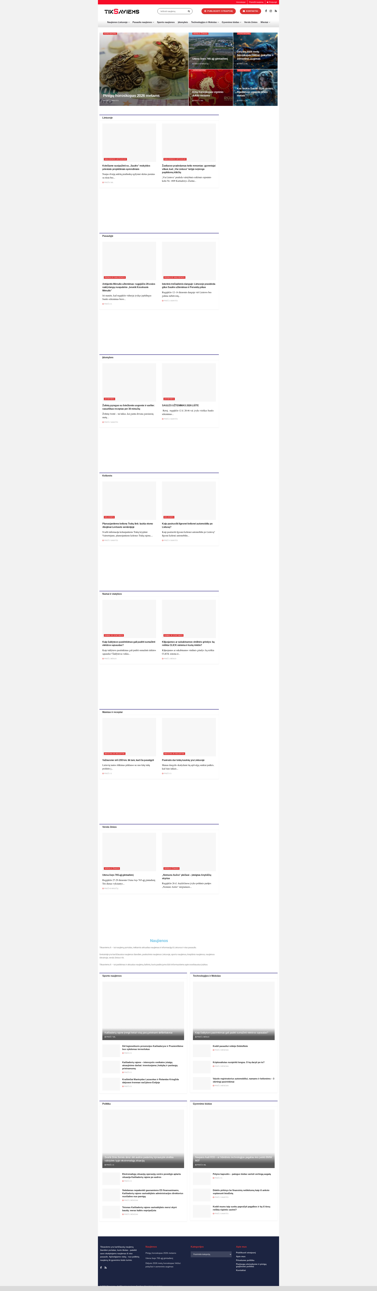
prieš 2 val (198, 100)
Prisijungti (272, 2)
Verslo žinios (250, 22)
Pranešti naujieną (256, 2)
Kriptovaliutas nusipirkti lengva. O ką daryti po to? (238, 1062)
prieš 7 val (111, 1037)
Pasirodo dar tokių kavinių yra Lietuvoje (183, 760)
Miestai (264, 22)
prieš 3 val (243, 100)
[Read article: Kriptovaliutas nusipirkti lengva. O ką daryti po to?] (202, 1067)
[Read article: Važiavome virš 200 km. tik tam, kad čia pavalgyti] (129, 737)
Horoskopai (240, 2)
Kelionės (109, 517)
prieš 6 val (108, 182)
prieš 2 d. (128, 1053)
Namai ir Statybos (114, 635)
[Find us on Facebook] (266, 11)
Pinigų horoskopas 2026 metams (131, 95)
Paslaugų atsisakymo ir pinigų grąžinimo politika (251, 1265)
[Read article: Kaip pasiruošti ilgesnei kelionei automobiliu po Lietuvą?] (189, 500)
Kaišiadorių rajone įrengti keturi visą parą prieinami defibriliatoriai (138, 1032)
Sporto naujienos (166, 22)
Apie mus (240, 1256)
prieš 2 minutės (111, 100)
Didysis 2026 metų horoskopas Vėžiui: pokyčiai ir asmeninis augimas (255, 55)
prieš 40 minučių (201, 64)
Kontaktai (251, 11)
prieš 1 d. (108, 773)
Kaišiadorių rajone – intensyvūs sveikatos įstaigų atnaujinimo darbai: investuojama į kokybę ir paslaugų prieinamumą (150, 1065)
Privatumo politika (245, 1260)
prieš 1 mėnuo (110, 658)
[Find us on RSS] (276, 11)
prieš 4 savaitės (170, 540)
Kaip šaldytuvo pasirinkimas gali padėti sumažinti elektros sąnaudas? (231, 1032)
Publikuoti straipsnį (220, 11)
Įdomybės (183, 22)
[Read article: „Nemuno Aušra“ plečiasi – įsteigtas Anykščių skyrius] (189, 852)
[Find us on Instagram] (271, 11)
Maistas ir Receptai (115, 753)
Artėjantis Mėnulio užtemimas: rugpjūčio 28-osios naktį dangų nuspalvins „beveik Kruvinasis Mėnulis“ (128, 287)
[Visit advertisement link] (251, 136)
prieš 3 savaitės (111, 540)
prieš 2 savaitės (170, 301)
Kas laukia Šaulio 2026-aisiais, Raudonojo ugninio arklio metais (255, 92)
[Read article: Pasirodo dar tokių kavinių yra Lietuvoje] (189, 737)
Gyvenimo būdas (230, 22)
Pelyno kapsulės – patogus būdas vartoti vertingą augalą (242, 1174)
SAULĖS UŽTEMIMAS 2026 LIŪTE (180, 405)
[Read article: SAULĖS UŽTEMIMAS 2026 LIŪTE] (189, 382)
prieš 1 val (243, 64)
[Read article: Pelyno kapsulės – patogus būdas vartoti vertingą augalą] (202, 1178)
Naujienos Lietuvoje (117, 22)
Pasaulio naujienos (142, 22)
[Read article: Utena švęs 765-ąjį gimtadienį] (129, 852)
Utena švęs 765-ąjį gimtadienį (210, 58)
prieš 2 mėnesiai (221, 1050)
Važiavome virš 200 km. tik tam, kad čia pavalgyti (128, 760)
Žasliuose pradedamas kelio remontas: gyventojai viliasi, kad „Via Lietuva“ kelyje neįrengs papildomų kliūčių (188, 169)
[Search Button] (189, 11)
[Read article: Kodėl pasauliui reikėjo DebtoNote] (202, 1051)
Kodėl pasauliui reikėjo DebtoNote (230, 1046)
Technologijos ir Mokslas (204, 22)
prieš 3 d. (108, 304)
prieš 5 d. (167, 773)
